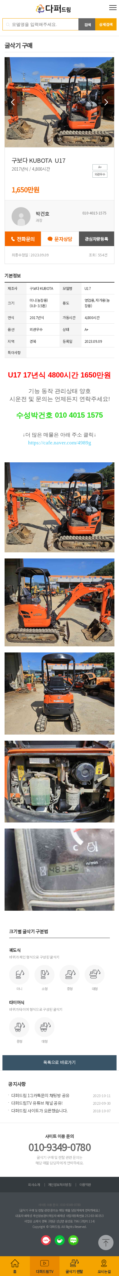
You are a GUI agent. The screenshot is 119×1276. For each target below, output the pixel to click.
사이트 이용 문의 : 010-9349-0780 (59, 1204)
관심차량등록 (96, 239)
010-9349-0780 (59, 1147)
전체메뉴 (113, 7)
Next (105, 102)
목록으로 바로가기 (59, 1062)
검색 (87, 24)
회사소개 (34, 1184)
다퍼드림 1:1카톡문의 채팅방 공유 (40, 1095)
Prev (13, 102)
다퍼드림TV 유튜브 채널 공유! (37, 1103)
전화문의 (26, 238)
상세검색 (106, 24)
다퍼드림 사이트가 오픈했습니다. (39, 1110)
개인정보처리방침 (59, 1184)
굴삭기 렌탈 (74, 1271)
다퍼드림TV (44, 1271)
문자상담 (63, 238)
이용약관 (85, 1184)
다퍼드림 (59, 9)
